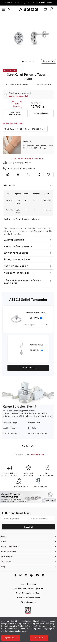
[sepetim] (45, 9)
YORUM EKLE (38, 454)
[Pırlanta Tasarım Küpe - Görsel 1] (28, 39)
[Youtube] (37, 576)
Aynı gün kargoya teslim (19, 163)
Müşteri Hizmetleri (10, 546)
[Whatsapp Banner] (28, 497)
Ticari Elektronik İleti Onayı (28, 593)
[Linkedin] (43, 576)
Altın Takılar (7, 556)
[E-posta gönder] (18, 174)
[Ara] (9, 9)
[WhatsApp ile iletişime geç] (8, 174)
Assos (3, 536)
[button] (23, 61)
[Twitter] (20, 576)
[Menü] (3, 9)
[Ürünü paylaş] (38, 174)
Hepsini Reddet (10, 638)
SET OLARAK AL (28, 368)
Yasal (3, 541)
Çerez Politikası (28, 584)
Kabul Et (39, 638)
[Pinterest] (31, 576)
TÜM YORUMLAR (21, 454)
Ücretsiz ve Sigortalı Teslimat (22, 168)
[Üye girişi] (52, 9)
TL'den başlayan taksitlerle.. (28, 158)
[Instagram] (26, 576)
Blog (3, 566)
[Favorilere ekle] (48, 174)
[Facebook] (15, 576)
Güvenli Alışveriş (28, 602)
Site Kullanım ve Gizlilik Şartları (28, 588)
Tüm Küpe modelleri (16, 273)
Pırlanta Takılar (8, 551)
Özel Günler (7, 561)
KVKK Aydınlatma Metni (28, 597)
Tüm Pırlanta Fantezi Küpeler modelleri (22, 282)
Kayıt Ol (28, 526)
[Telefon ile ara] (28, 174)
